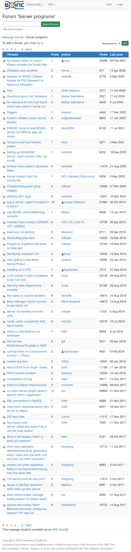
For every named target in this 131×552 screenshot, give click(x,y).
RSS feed (58, 529)
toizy (64, 142)
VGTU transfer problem (21, 373)
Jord (66, 60)
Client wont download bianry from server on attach (28, 408)
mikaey (65, 311)
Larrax (65, 416)
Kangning (67, 446)
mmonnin (67, 385)
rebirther (66, 196)
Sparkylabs (71, 269)
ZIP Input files (15, 416)
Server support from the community (22, 178)
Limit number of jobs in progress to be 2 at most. (27, 277)
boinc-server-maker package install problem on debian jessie (27, 496)
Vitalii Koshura (70, 90)
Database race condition (22, 70)
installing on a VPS (19, 269)
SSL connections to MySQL (24, 400)
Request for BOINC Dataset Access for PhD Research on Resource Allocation (25, 80)
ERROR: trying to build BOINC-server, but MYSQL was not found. (27, 132)
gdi (63, 341)
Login (120, 4)
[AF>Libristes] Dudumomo (78, 176)
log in (39, 43)
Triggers (12, 112)
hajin (64, 379)
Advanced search (13, 29)
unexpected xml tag (19, 379)
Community (34, 4)
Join (109, 4)
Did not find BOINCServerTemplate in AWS (26, 343)
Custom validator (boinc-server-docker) (27, 120)
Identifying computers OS (23, 254)
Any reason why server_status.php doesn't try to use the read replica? (27, 426)
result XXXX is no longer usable (27, 367)
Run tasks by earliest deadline (26, 295)
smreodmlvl (68, 505)
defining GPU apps (19, 196)
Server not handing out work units (25, 313)
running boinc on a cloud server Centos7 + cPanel (27, 353)
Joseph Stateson (74, 202)
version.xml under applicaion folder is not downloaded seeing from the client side (27, 469)
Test (9, 90)
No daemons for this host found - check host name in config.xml (28, 104)
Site (51, 4)
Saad (64, 275)
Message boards (13, 37)
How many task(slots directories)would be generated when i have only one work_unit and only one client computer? (27, 452)
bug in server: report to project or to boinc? (28, 204)
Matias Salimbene (72, 96)
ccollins (66, 259)
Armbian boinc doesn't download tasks (27, 168)
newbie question (17, 361)
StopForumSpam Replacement (26, 385)
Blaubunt (67, 232)
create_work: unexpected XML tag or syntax (26, 323)
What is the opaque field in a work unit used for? (25, 438)
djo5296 (66, 295)
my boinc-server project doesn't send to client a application (27, 393)
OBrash (66, 186)
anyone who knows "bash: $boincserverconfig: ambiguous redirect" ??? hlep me (27, 509)
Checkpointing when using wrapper (23, 188)
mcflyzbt (66, 152)
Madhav (66, 485)
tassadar (66, 166)
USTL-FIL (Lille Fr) (73, 222)
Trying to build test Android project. (24, 144)
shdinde (66, 76)
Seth (64, 331)
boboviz (66, 112)
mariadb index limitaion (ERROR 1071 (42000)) (27, 224)
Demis (65, 70)
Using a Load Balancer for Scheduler (23, 333)
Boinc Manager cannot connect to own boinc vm (26, 303)
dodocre (66, 373)
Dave (67, 254)
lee (63, 391)
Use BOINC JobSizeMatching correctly (26, 214)
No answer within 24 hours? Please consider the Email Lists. (27, 62)
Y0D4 (65, 361)
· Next (27, 49)
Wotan (65, 212)
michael (66, 321)
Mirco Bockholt (70, 301)
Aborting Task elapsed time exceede (24, 287)
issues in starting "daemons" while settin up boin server (25, 487)
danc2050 (67, 128)
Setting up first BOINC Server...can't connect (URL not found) (27, 156)
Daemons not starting (20, 232)
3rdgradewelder (71, 118)
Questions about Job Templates (27, 96)
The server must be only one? (26, 479)
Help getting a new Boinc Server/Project (23, 261)
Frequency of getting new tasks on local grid (26, 246)
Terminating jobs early (21, 238)
